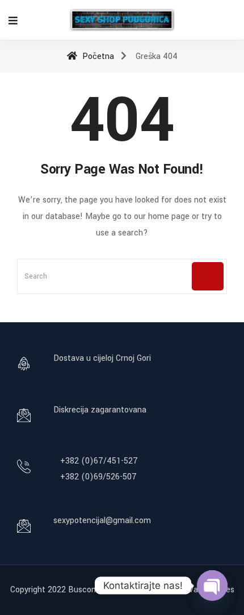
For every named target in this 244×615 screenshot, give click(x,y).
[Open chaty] (212, 585)
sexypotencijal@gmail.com (102, 520)
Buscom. (84, 590)
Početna (97, 56)
